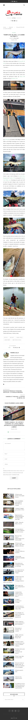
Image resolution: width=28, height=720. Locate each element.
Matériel (11, 27)
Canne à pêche (19, 337)
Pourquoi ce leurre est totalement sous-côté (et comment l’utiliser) (20, 643)
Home (4, 27)
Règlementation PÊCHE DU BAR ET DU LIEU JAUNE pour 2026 (19, 517)
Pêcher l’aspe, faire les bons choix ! (19, 657)
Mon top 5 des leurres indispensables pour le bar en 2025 (19, 538)
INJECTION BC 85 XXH (17, 339)
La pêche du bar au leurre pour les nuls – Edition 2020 (20, 607)
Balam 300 (22, 76)
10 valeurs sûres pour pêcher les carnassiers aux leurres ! (20, 651)
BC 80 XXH (7, 139)
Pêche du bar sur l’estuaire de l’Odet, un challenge (19, 565)
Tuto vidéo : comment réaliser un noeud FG (19, 551)
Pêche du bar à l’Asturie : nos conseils (18, 629)
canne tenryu (7, 339)
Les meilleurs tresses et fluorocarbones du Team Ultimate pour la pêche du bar (20, 686)
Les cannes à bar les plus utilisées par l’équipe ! (19, 571)
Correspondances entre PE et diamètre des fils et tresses (19, 530)
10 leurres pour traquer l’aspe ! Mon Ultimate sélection (19, 544)
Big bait (6, 337)
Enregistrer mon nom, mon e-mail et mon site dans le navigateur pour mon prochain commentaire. (13, 472)
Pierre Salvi (16, 38)
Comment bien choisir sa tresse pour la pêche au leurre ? (19, 594)
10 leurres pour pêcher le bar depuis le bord (19, 496)
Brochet (12, 337)
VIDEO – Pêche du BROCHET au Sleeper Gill (19, 636)
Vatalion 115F (14, 78)
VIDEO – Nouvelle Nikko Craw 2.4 (19, 523)
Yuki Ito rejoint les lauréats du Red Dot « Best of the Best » (20, 623)
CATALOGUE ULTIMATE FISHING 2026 (20, 558)
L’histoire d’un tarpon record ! (18, 677)
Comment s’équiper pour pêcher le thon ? (19, 510)
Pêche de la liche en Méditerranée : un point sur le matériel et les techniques (19, 665)
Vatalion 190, (12, 178)
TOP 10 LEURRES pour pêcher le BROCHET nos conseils (19, 503)
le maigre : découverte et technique (18, 601)
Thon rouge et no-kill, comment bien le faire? (20, 587)
